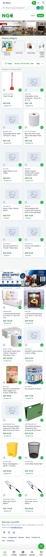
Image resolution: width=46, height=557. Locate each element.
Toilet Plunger (8, 96)
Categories (12, 537)
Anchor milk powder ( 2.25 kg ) (33, 247)
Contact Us (35, 537)
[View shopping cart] (41, 546)
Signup (40, 15)
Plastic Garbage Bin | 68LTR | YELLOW (11, 465)
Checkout (10, 541)
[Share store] (4, 532)
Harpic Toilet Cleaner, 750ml (11, 209)
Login (33, 15)
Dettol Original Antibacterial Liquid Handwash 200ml (32, 173)
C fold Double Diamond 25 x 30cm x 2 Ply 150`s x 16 (33, 316)
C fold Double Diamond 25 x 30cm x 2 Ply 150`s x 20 (11, 316)
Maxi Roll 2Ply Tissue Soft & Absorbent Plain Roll (33, 136)
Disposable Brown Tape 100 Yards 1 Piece (11, 135)
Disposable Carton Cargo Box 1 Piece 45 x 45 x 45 (33, 98)
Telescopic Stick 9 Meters (9, 502)
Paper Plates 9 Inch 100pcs (10, 172)
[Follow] (9, 532)
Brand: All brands (22, 63)
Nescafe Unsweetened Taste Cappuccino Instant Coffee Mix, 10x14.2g (11, 391)
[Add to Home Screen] (14, 532)
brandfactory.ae (16, 527)
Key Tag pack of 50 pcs (33, 389)
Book (28, 537)
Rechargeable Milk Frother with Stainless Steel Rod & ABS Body (33, 210)
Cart (3, 541)
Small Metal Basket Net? (34, 464)
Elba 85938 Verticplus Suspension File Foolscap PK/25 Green (33, 428)
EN (34, 3)
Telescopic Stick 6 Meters (31, 502)
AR (38, 3)
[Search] (42, 8)
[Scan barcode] (38, 8)
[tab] (8, 34)
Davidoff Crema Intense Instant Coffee (33, 352)
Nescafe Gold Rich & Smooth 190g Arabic (10, 247)
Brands (21, 537)
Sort (32, 64)
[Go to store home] (8, 15)
